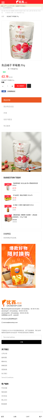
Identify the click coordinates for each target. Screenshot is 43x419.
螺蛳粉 (13, 10)
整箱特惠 (19, 12)
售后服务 (7, 126)
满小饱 (33, 10)
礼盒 (23, 12)
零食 (7, 10)
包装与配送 (8, 119)
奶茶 (9, 10)
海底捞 (21, 10)
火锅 (27, 10)
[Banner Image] (19, 266)
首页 (3, 16)
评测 (5, 113)
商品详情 (7, 100)
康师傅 (17, 10)
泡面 (24, 10)
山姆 (30, 10)
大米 (15, 12)
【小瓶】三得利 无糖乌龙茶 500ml (23, 205)
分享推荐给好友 (11, 91)
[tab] (22, 100)
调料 (12, 12)
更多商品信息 (9, 106)
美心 (37, 10)
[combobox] (22, 7)
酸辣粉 (9, 12)
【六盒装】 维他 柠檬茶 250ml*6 (22, 195)
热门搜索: (3, 11)
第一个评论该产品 (13, 69)
